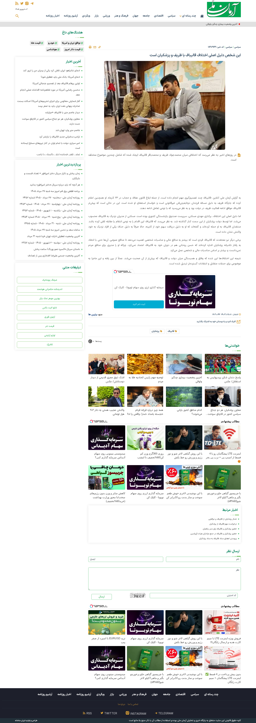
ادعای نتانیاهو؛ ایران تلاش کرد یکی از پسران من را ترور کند (51, 70)
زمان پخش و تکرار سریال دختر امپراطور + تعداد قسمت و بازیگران (52, 176)
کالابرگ (50, 344)
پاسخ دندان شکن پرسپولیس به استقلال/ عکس (224, 380)
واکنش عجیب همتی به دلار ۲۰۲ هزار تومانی (107, 412)
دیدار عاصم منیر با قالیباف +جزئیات (62, 112)
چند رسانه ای (211, 694)
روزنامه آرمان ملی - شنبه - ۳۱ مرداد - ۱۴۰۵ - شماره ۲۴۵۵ (52, 223)
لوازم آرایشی (49, 335)
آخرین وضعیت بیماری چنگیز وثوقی (187, 380)
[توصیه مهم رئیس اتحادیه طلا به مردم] (145, 364)
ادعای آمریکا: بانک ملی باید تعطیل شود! (60, 77)
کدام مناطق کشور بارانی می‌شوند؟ (189, 412)
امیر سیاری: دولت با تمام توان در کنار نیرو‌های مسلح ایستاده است (50, 145)
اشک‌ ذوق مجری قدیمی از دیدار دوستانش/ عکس (107, 380)
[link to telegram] (32, 3)
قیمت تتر (49, 326)
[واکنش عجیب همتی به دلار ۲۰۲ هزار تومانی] (106, 396)
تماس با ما (133, 704)
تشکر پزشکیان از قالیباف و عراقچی (222, 519)
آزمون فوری (49, 317)
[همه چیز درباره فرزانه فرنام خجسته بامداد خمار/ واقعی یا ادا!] (145, 396)
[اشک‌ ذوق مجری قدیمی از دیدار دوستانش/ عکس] (106, 364)
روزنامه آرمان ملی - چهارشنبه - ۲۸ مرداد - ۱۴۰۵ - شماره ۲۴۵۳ (50, 204)
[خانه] (202, 16)
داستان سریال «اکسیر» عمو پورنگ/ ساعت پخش (57, 249)
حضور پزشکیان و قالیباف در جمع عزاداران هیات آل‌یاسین (214, 533)
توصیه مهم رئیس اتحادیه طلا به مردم (220, 24)
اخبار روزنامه (53, 16)
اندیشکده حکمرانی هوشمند (49, 289)
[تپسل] (115, 271)
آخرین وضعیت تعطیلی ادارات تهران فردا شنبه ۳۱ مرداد (53, 236)
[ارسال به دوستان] (94, 47)
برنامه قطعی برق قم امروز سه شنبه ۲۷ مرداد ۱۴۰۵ (55, 191)
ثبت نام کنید (139, 304)
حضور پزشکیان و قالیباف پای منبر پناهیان (220, 528)
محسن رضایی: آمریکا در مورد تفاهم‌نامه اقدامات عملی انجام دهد (50, 92)
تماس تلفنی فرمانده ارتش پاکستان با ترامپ (58, 154)
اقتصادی (159, 16)
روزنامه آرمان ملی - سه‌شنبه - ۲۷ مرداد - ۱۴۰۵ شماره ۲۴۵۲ (51, 198)
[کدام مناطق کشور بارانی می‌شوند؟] (184, 396)
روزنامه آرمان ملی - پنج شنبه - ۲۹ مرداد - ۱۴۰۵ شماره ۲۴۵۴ (51, 217)
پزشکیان (155, 331)
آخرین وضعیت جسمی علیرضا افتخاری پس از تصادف (54, 256)
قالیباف (171, 331)
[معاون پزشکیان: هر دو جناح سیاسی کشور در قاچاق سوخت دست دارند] (223, 396)
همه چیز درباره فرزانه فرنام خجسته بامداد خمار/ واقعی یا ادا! (145, 412)
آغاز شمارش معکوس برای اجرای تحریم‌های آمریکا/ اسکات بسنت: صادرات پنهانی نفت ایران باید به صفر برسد (48, 103)
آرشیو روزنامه (71, 16)
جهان (135, 16)
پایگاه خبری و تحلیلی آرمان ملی (191, 720)
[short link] (99, 47)
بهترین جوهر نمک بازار (49, 298)
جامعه (146, 16)
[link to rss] (16, 3)
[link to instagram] (27, 3)
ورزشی (106, 16)
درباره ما (121, 704)
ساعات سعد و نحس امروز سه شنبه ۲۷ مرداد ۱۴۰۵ (55, 230)
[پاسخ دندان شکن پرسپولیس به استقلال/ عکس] (223, 364)
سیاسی (171, 16)
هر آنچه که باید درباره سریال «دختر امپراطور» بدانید (55, 185)
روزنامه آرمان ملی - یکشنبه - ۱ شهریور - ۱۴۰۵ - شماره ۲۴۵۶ (51, 210)
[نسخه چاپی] (90, 47)
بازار (96, 16)
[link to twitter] (22, 3)
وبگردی (86, 16)
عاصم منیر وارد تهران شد (68, 130)
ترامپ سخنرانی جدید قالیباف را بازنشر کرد (59, 137)
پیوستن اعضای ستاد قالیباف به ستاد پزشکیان (218, 538)
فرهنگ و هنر (121, 16)
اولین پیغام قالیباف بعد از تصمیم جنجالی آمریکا (56, 83)
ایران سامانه (20, 720)
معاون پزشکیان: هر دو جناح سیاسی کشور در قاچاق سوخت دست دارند (224, 412)
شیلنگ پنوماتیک (49, 280)
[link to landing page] (224, 8)
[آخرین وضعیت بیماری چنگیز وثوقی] (184, 364)
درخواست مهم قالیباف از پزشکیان (223, 524)
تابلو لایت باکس (49, 307)
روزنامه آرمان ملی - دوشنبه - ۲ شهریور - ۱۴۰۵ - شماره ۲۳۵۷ (51, 243)
